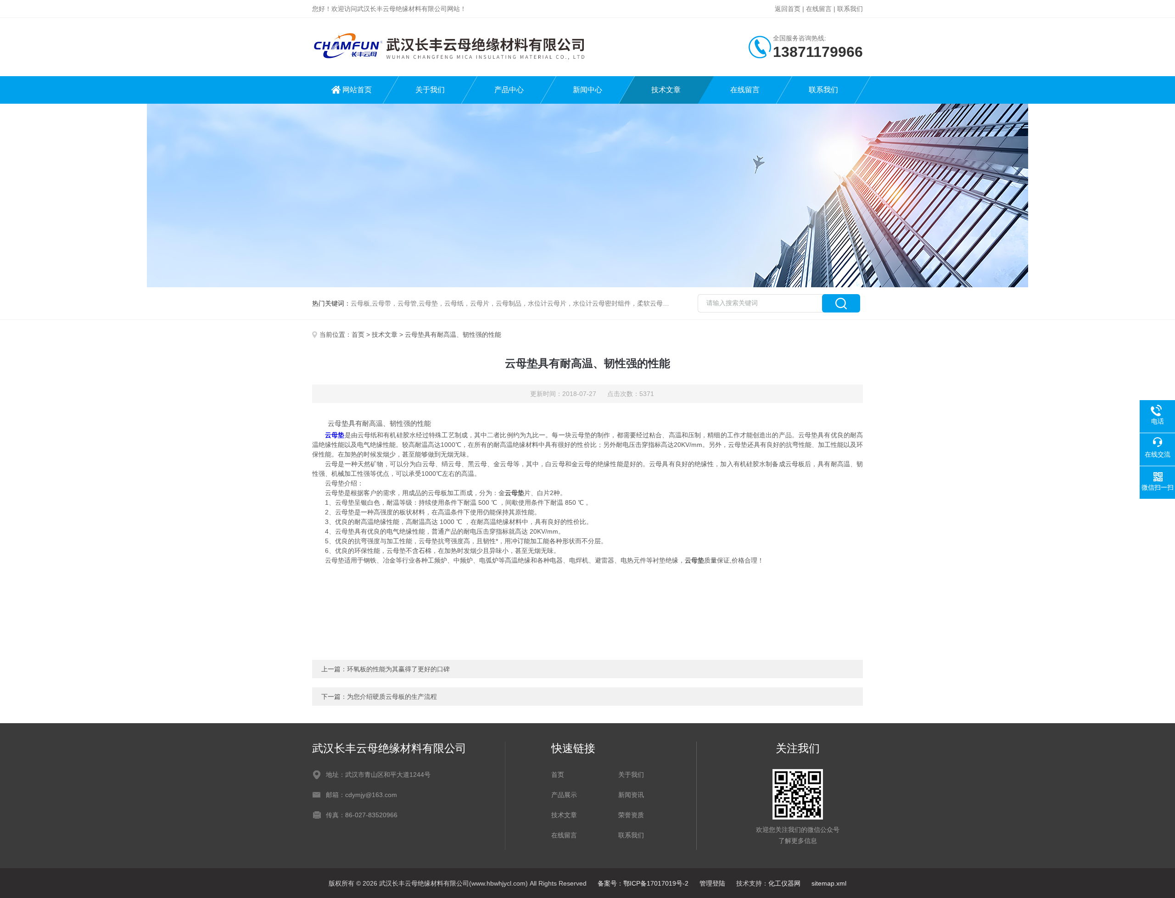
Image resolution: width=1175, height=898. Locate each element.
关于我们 (430, 90)
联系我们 (850, 8)
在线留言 (819, 8)
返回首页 (787, 8)
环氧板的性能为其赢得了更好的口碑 (398, 669)
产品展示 (564, 794)
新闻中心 (587, 90)
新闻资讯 (631, 794)
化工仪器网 (784, 883)
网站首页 (357, 90)
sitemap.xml (828, 883)
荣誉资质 (631, 815)
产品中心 (509, 90)
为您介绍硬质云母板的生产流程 (392, 696)
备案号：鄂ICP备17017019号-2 (643, 883)
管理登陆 (712, 883)
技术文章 (666, 90)
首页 (358, 334)
